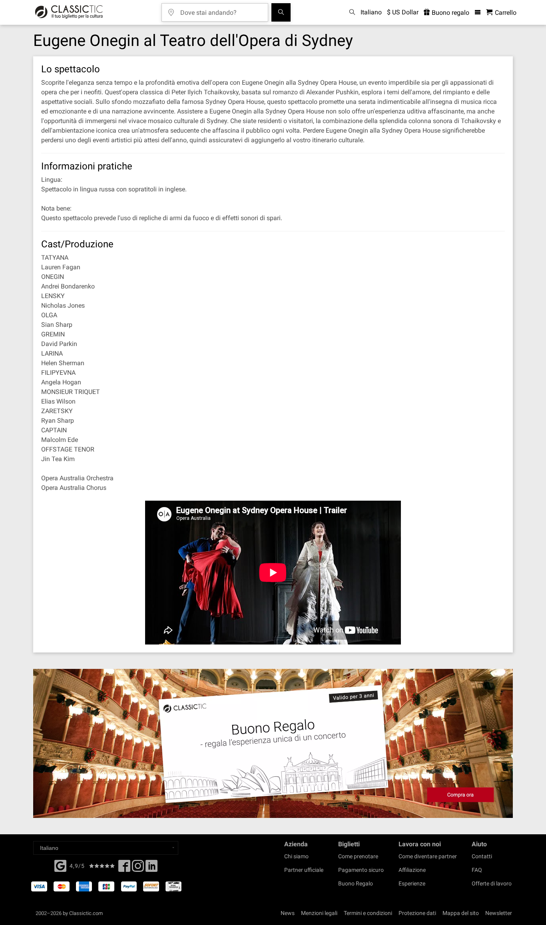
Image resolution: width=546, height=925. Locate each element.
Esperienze (412, 883)
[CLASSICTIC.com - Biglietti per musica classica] (69, 12)
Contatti (482, 856)
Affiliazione (412, 870)
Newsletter (498, 913)
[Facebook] (60, 865)
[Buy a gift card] (273, 743)
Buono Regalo (355, 883)
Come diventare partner (428, 856)
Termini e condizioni (368, 913)
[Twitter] (138, 868)
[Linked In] (151, 868)
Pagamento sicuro (361, 870)
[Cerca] (281, 12)
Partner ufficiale (303, 870)
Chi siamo (296, 856)
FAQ (477, 870)
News (288, 913)
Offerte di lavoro (492, 883)
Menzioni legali (319, 913)
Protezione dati (417, 913)
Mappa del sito (460, 913)
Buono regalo (449, 12)
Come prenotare (358, 856)
